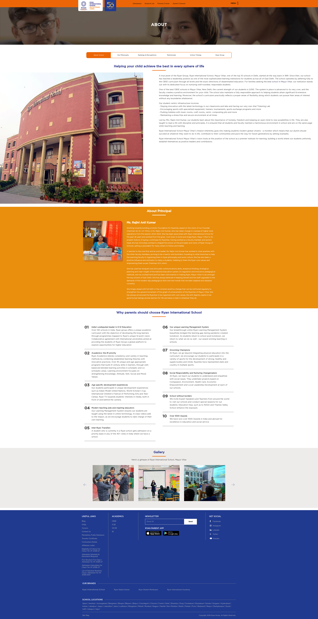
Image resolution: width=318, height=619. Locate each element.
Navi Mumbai (172, 606)
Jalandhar (108, 606)
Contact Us (86, 531)
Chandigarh (144, 603)
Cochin (161, 603)
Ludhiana (123, 606)
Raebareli (201, 606)
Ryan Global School (121, 590)
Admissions (137, 3)
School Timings (195, 55)
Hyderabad (225, 603)
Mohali (140, 606)
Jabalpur (92, 606)
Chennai (153, 603)
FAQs (84, 525)
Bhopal (121, 603)
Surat (228, 606)
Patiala (187, 606)
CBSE (114, 521)
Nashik (162, 606)
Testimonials (171, 55)
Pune (194, 606)
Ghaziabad (199, 603)
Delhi (167, 603)
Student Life (149, 3)
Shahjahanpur (218, 606)
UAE (84, 609)
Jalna (116, 606)
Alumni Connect (179, 3)
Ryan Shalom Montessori (148, 590)
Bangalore (112, 603)
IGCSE (114, 528)
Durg (182, 603)
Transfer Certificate (89, 538)
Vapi (97, 609)
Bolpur (135, 603)
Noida (181, 606)
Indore (85, 606)
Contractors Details (89, 542)
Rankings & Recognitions (147, 55)
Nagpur (156, 606)
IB (113, 531)
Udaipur (90, 609)
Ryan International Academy (178, 590)
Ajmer (84, 603)
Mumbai (148, 606)
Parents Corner (164, 3)
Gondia (208, 603)
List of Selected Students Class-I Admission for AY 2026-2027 (92, 573)
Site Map (85, 615)
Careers (85, 528)
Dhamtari (174, 603)
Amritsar (92, 603)
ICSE (114, 525)
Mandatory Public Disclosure (93, 535)
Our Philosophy (123, 55)
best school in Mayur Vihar (279, 82)
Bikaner (128, 603)
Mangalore (132, 606)
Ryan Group (220, 55)
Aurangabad (102, 603)
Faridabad (189, 603)
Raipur (209, 606)
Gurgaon (215, 603)
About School (99, 55)
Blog (83, 521)
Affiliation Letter (88, 545)
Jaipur (100, 606)
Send (191, 521)
